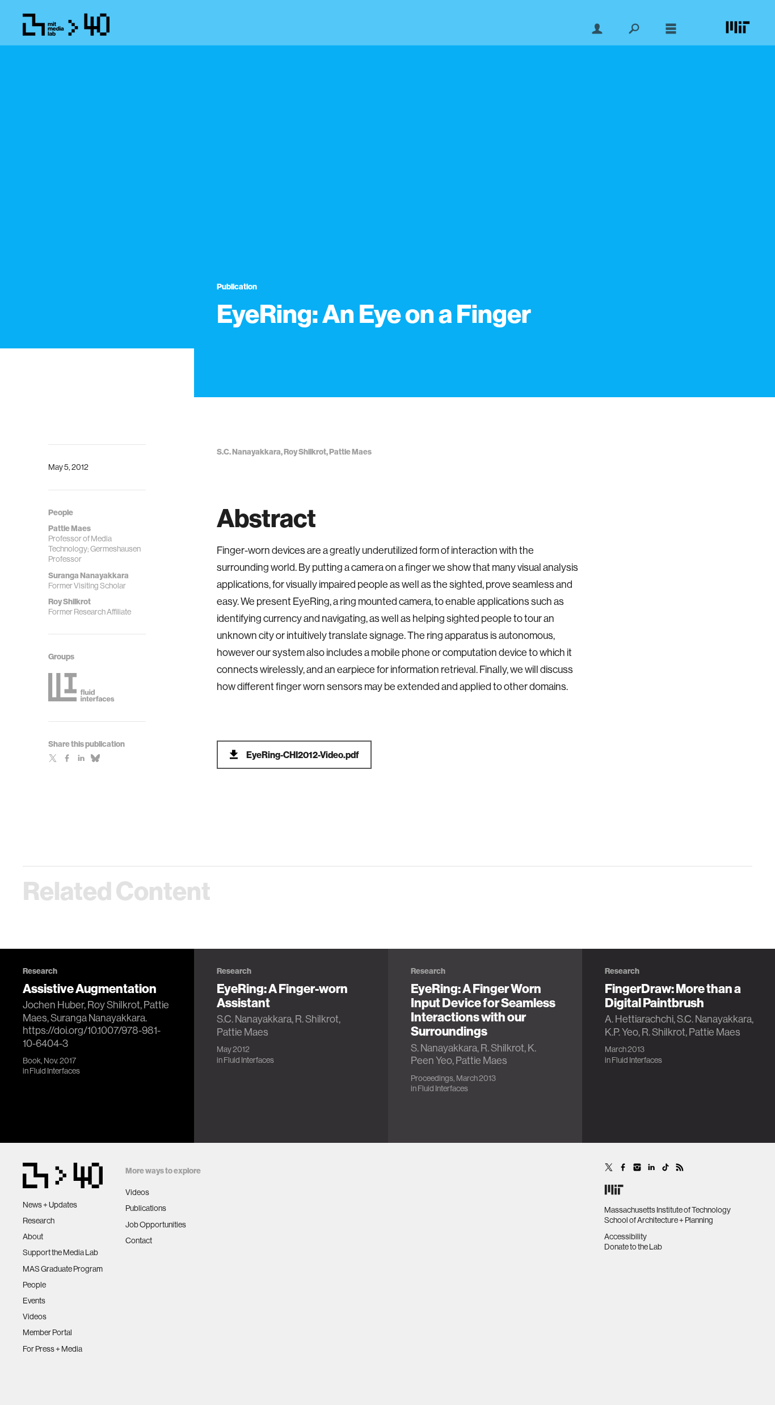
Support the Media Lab (60, 1252)
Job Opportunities (155, 1224)
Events (34, 1300)
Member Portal (47, 1332)
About (33, 1236)
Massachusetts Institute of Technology (667, 1210)
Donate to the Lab (633, 1247)
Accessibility (625, 1236)
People (34, 1285)
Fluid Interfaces (55, 1071)
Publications (145, 1208)
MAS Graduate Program (63, 1269)
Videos (35, 1316)
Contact (138, 1240)
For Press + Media (52, 1349)
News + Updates (50, 1205)
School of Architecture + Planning (658, 1220)
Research (38, 1220)
